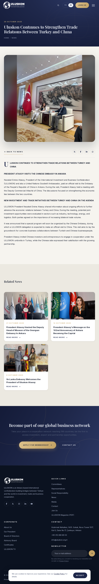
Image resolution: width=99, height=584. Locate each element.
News (14, 38)
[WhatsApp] (92, 151)
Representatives (58, 489)
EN (71, 5)
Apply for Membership (36, 445)
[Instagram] (19, 503)
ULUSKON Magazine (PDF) (62, 515)
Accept (80, 575)
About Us (8, 527)
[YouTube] (31, 503)
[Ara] (58, 5)
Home (6, 38)
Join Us (82, 5)
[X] (74, 151)
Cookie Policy (59, 574)
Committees (56, 484)
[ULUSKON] (13, 5)
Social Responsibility (59, 493)
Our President (9, 532)
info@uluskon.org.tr (59, 540)
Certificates (9, 545)
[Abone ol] (92, 553)
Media (54, 502)
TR (65, 5)
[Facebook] (80, 151)
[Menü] (93, 5)
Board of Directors (11, 536)
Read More (12, 337)
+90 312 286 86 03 (59, 535)
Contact (54, 506)
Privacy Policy (64, 561)
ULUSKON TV (10, 549)
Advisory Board (10, 540)
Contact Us (69, 445)
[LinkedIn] (86, 151)
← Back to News (13, 152)
